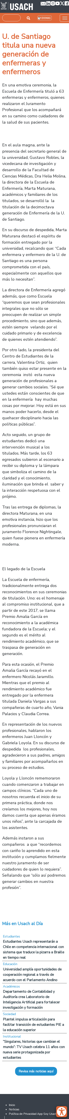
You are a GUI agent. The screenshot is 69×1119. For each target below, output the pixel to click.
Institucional (12, 1036)
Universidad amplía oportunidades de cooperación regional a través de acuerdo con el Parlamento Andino (32, 974)
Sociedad (9, 1014)
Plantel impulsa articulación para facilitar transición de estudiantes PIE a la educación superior (33, 1024)
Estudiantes (11, 936)
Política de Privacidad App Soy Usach (33, 1114)
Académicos (11, 986)
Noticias (14, 1109)
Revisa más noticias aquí (36, 1071)
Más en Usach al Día (22, 923)
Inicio (12, 1105)
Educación (10, 964)
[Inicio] (17, 6)
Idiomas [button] (45, 18)
